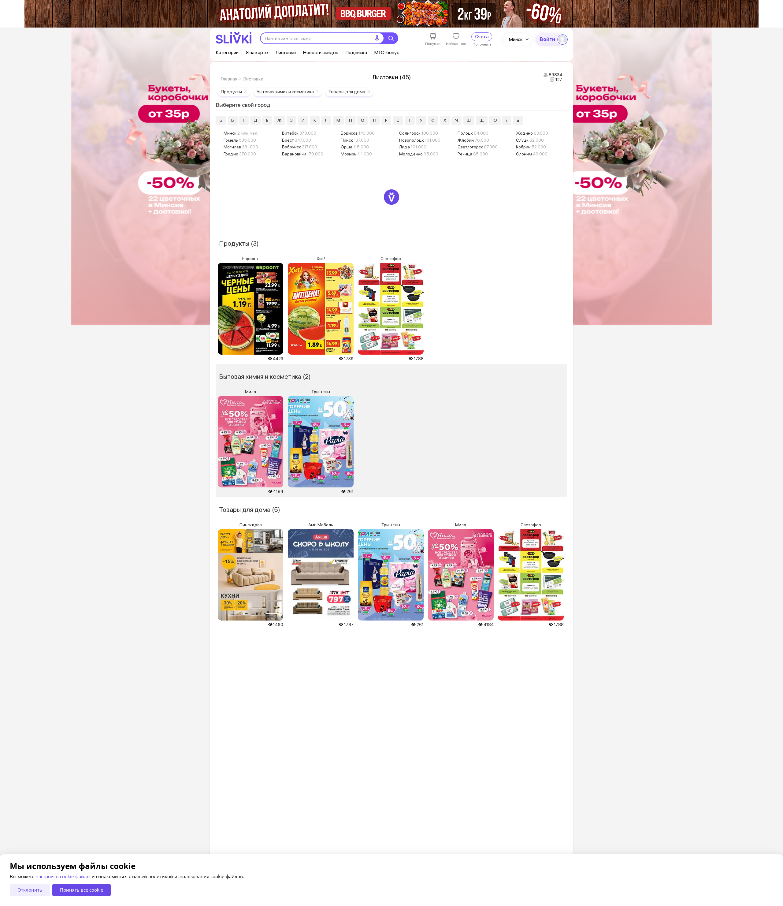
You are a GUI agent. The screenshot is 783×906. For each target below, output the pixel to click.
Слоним (531, 153)
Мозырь (356, 153)
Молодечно (418, 153)
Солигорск (418, 133)
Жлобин (473, 140)
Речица (473, 153)
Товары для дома (349, 92)
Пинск (355, 140)
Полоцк (473, 133)
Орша (355, 146)
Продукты (234, 92)
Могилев (241, 146)
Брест (296, 140)
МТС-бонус (386, 52)
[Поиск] (391, 38)
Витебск (299, 133)
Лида (412, 146)
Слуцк (530, 140)
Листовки (285, 52)
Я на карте (257, 52)
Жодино (532, 133)
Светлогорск (478, 146)
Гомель (240, 140)
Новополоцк (419, 140)
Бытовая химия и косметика (288, 92)
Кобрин (531, 146)
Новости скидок (320, 52)
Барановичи (302, 153)
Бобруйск (299, 146)
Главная (229, 79)
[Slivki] (233, 38)
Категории (227, 52)
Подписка (356, 52)
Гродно (240, 153)
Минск (516, 39)
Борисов (358, 133)
